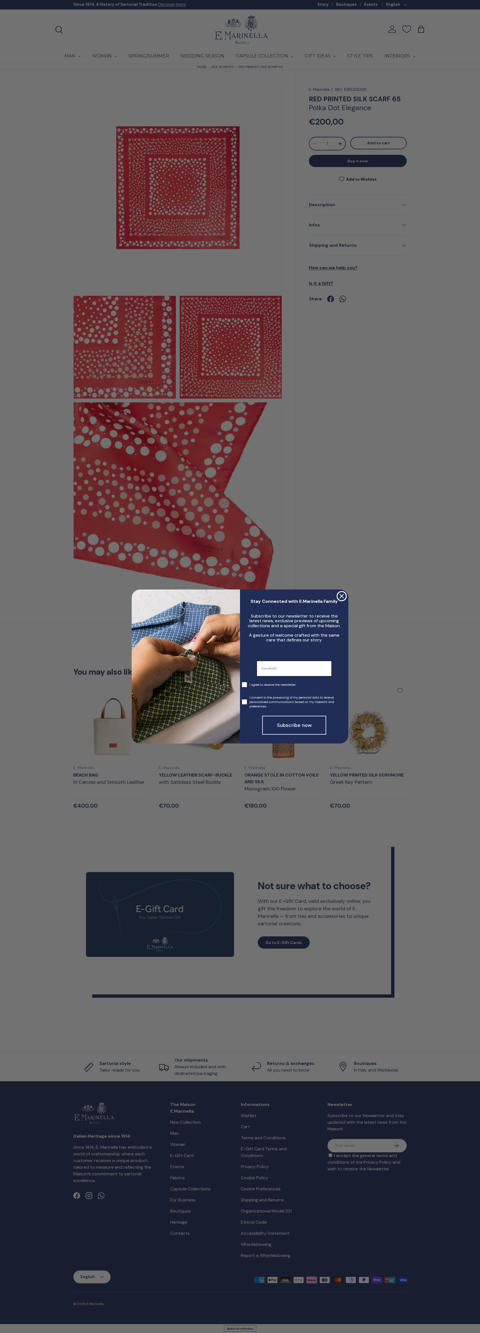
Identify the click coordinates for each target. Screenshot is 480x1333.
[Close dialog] (341, 596)
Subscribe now (294, 725)
